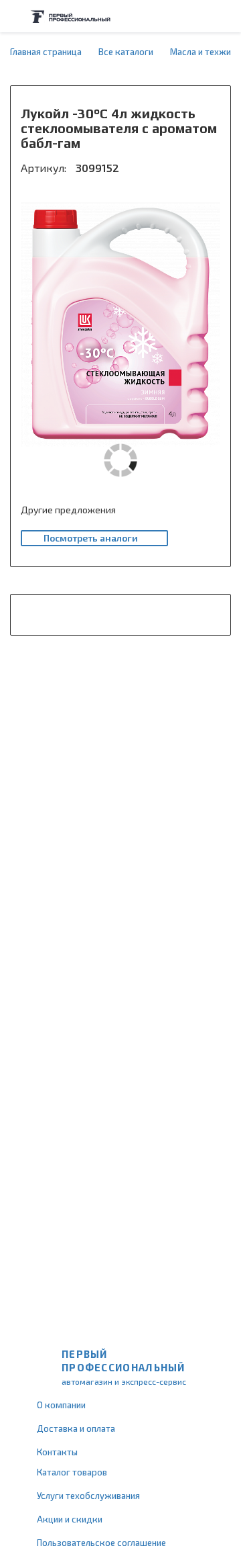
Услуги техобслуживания (88, 1495)
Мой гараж (198, 16)
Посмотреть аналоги (91, 538)
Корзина (224, 16)
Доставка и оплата (76, 1428)
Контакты (57, 1452)
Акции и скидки (69, 1519)
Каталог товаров (72, 1472)
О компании (61, 1405)
